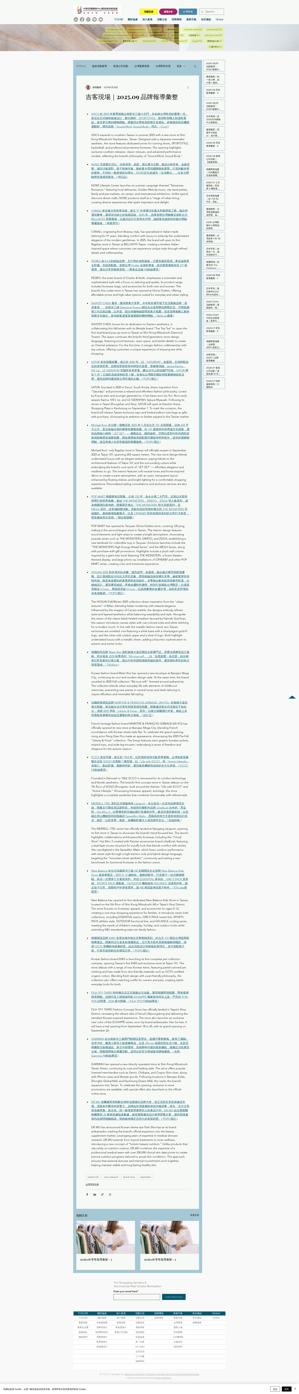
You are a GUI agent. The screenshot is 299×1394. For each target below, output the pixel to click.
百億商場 (195, 35)
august (198, 41)
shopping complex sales (118, 35)
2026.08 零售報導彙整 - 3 (96, 1259)
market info (116, 29)
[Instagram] (88, 19)
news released (137, 29)
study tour (178, 35)
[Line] (94, 19)
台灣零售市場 (163, 66)
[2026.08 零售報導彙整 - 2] (169, 1237)
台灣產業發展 (141, 66)
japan (156, 29)
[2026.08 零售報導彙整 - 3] (105, 1237)
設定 (275, 1389)
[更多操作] (188, 87)
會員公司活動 (120, 66)
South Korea (181, 41)
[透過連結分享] (102, 1194)
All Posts (81, 66)
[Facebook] (82, 19)
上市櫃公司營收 (159, 35)
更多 (179, 66)
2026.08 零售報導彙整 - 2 (160, 1259)
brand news (215, 29)
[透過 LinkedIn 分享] (94, 1194)
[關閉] (295, 1389)
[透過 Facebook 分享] (87, 1194)
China (140, 35)
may (165, 41)
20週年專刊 (216, 46)
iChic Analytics (163, 1377)
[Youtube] (101, 19)
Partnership (150, 41)
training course (214, 35)
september (145, 1177)
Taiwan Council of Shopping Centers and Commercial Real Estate (161, 1374)
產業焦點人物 (215, 41)
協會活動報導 (99, 66)
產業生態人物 (131, 41)
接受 (287, 1389)
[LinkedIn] (76, 19)
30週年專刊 (173, 29)
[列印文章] (110, 1194)
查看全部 (194, 1215)
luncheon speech (109, 41)
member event (194, 29)
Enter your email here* (126, 1291)
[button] (195, 66)
